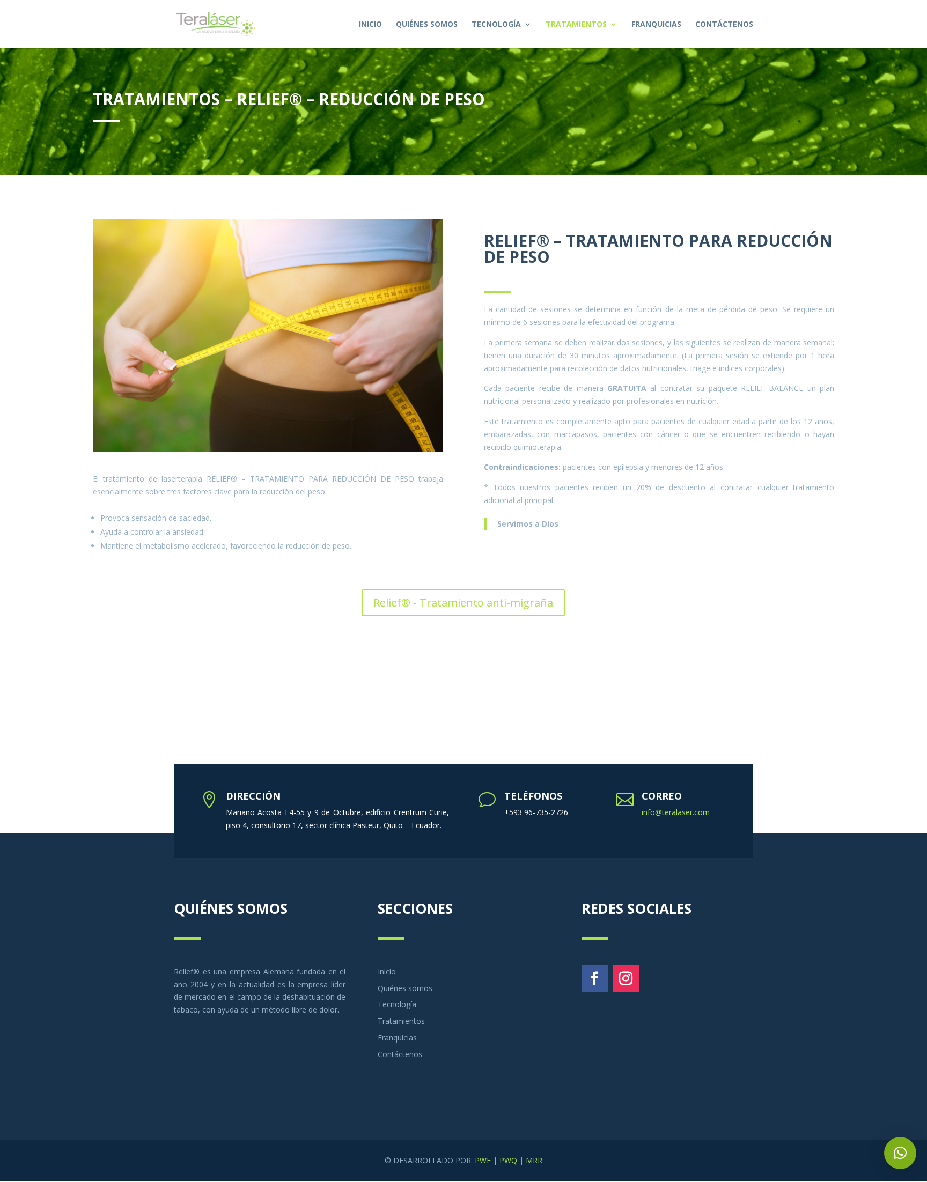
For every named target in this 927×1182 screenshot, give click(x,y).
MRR (534, 1160)
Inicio (370, 24)
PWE (483, 1160)
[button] (900, 1153)
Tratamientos (576, 24)
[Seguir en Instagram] (626, 978)
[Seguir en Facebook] (595, 978)
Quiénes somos (427, 24)
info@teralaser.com (676, 812)
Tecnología (496, 24)
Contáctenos (724, 24)
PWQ (508, 1160)
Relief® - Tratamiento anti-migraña (463, 602)
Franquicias (656, 24)
